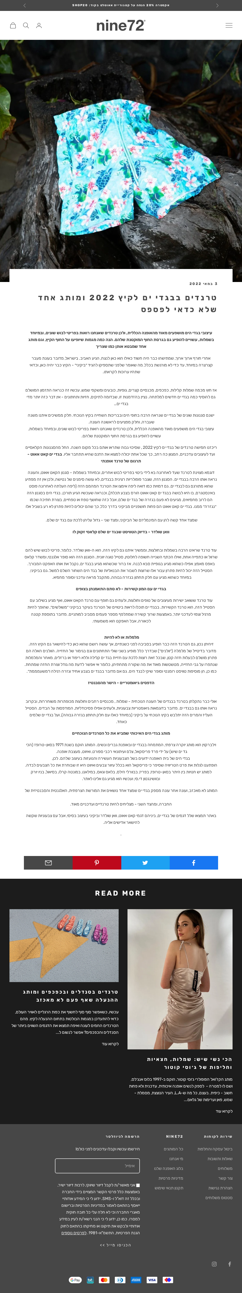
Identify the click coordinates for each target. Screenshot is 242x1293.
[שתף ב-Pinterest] (97, 862)
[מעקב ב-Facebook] (230, 1264)
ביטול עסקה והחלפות (215, 1149)
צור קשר (225, 1178)
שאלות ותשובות (220, 1158)
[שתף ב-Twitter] (145, 862)
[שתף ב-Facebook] (194, 862)
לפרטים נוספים (73, 1232)
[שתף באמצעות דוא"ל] (48, 862)
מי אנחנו (176, 1158)
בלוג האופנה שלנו (168, 1168)
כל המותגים (173, 1149)
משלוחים (225, 1168)
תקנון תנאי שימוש (169, 1188)
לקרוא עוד (224, 1111)
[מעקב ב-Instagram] (214, 1264)
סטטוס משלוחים (219, 1197)
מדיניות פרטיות (170, 1178)
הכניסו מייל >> (115, 1245)
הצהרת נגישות (220, 1188)
